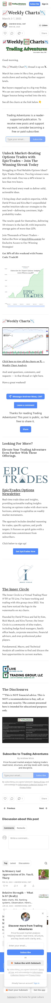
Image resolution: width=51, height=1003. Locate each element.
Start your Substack (18, 990)
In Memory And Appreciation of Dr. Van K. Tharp (18, 874)
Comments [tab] (9, 828)
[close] (43, 913)
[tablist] (14, 828)
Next (41, 808)
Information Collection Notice (30, 784)
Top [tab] (5, 863)
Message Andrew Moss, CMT (27, 396)
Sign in (45, 4)
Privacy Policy (34, 975)
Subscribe (34, 4)
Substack (11, 997)
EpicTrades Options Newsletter (18, 492)
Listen (45, 25)
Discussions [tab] (24, 863)
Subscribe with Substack (27, 963)
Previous (11, 808)
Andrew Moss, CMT (17, 24)
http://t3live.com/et (31, 239)
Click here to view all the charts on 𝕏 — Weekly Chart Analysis (23, 363)
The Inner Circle (15, 589)
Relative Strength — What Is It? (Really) (17, 894)
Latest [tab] (13, 863)
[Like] (5, 33)
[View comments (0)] (12, 33)
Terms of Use (39, 782)
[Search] (46, 863)
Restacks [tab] (21, 828)
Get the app (39, 990)
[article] (25, 878)
